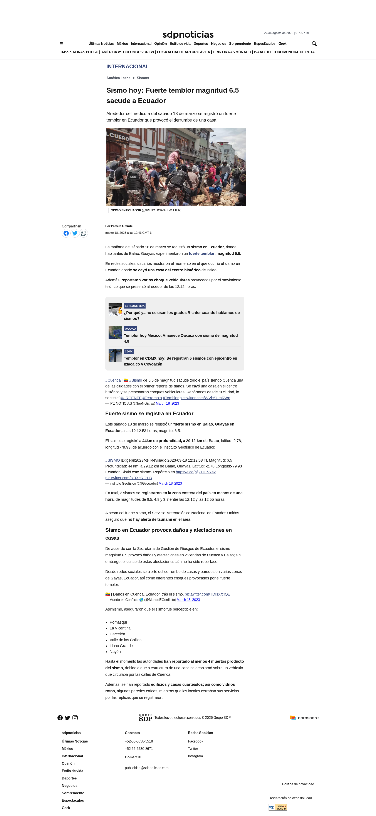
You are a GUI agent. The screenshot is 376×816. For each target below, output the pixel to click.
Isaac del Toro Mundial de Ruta (284, 52)
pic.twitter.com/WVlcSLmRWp (205, 398)
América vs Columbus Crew (127, 52)
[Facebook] (66, 233)
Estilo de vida (180, 43)
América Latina (118, 78)
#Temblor (170, 398)
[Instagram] (75, 718)
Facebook (195, 741)
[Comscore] (304, 717)
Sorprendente (240, 43)
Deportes (201, 43)
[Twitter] (74, 233)
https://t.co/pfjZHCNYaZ (196, 472)
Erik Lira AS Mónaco (232, 52)
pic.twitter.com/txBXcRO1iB (128, 478)
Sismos (143, 78)
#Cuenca (113, 380)
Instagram (195, 756)
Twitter (193, 749)
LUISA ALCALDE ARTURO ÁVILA (183, 52)
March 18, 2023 (167, 403)
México (122, 43)
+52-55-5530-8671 (139, 749)
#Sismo (135, 380)
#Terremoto (152, 398)
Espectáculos (264, 43)
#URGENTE (131, 398)
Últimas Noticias (101, 43)
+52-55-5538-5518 (139, 741)
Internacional (141, 43)
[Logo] (188, 35)
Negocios (218, 43)
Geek (283, 43)
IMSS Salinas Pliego (79, 52)
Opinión (160, 43)
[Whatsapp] (83, 233)
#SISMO (112, 460)
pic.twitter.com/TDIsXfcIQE (207, 594)
